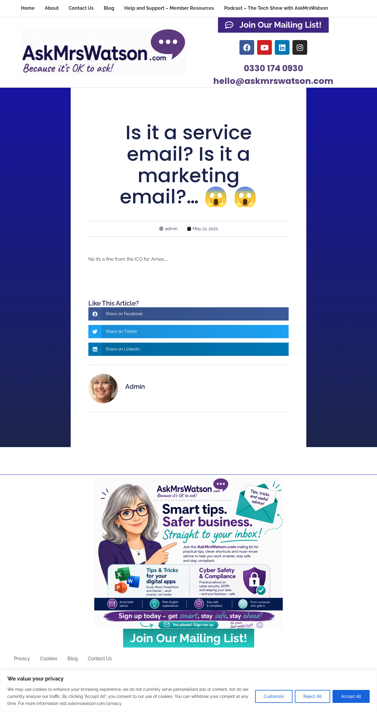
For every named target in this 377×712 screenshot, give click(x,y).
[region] (188, 691)
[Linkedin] (282, 47)
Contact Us (81, 8)
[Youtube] (264, 47)
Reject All (312, 696)
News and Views (188, 108)
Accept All (351, 696)
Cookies (48, 658)
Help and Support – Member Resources (169, 8)
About (52, 8)
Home (28, 8)
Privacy (22, 658)
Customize (274, 696)
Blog (109, 8)
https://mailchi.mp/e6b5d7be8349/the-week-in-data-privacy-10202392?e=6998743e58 (183, 275)
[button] (188, 314)
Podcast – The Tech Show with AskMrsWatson (276, 8)
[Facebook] (246, 47)
